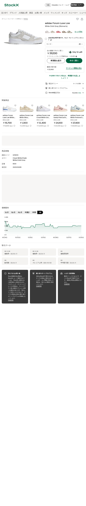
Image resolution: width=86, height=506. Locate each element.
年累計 (27, 212)
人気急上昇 (23, 13)
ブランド (13, 13)
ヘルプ (67, 5)
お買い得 (38, 13)
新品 (31, 13)
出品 (48, 5)
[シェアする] (82, 19)
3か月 (13, 212)
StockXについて (58, 5)
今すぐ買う (74, 60)
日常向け (19, 19)
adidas (26, 19)
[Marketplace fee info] (76, 56)
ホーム (4, 19)
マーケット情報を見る (74, 68)
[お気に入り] (77, 19)
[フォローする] (15, 105)
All (40, 212)
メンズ (46, 13)
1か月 (7, 212)
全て (6, 13)
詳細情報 (17, 300)
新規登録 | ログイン (77, 5)
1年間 (34, 212)
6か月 (20, 212)
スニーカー (73, 13)
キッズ (64, 13)
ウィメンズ (55, 13)
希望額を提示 (56, 60)
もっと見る (78, 32)
